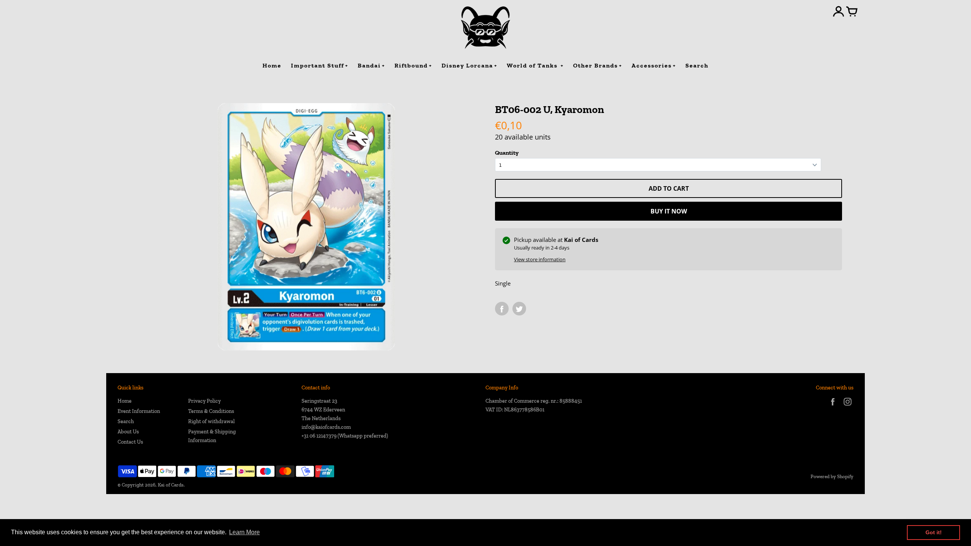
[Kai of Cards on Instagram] (847, 406)
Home (125, 401)
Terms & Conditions (211, 411)
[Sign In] (838, 12)
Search (126, 421)
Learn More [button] (244, 532)
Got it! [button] (933, 532)
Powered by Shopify (832, 476)
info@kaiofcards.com (326, 427)
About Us (128, 431)
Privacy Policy (204, 401)
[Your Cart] (852, 12)
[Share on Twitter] (519, 308)
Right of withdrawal (211, 421)
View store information (540, 259)
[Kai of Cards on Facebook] (833, 406)
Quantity (506, 152)
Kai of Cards (171, 485)
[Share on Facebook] (502, 308)
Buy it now (668, 211)
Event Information (139, 411)
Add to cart (669, 188)
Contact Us (130, 442)
